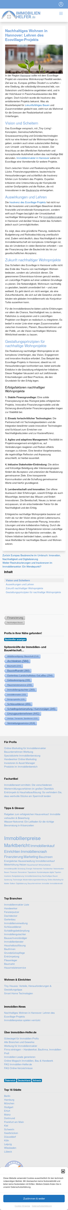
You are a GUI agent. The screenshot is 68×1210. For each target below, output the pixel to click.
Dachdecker (10, 915)
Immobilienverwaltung (16, 923)
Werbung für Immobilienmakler (20, 1045)
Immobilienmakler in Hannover (33, 158)
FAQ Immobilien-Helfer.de (18, 1064)
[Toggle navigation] (61, 4)
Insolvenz (7, 876)
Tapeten (58, 872)
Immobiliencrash (34, 851)
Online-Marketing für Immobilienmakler (25, 748)
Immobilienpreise (22, 837)
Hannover (25, 75)
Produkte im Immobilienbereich (20, 766)
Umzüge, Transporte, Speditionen (22, 718)
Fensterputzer (11, 912)
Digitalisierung (21, 883)
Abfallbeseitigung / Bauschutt (23, 656)
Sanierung (8, 879)
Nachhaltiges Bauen (15, 622)
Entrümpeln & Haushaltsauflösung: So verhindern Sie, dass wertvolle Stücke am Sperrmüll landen (33, 794)
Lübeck (8, 1151)
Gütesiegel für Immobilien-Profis (21, 1038)
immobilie (45, 883)
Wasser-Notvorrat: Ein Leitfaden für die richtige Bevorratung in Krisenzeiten (29, 823)
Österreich (10, 1080)
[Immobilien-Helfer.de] (21, 14)
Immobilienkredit (56, 883)
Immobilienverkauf (45, 861)
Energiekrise (10, 861)
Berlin (7, 1096)
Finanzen (13, 872)
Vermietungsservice (21, 723)
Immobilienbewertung (33, 876)
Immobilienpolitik (10, 868)
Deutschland (24, 1080)
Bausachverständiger (15, 938)
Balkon (12, 883)
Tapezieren (32, 872)
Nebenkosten (58, 868)
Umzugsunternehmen (23, 713)
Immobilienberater (13, 941)
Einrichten (12, 851)
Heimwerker (37, 868)
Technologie (17, 879)
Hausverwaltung (26, 861)
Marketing (31, 856)
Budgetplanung (18, 876)
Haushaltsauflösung (15, 945)
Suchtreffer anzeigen (15, 639)
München (9, 1103)
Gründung (21, 868)
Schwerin (9, 1129)
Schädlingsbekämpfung (16, 930)
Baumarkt (14, 666)
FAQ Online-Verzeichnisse (18, 1068)
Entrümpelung (11, 956)
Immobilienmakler (52, 217)
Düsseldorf (10, 1136)
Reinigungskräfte (16, 699)
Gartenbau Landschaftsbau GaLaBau (30, 675)
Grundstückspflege (14, 952)
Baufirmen (9, 949)
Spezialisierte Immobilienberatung (22, 755)
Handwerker (48, 868)
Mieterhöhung (11, 864)
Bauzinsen (46, 857)
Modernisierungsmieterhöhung (35, 879)
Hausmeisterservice (19, 685)
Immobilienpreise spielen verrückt (22, 1020)
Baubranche (32, 190)
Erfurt (7, 1110)
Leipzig (8, 1144)
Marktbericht (17, 845)
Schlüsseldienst (19, 704)
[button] (63, 1171)
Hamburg (9, 1099)
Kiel (6, 1125)
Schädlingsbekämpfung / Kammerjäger (31, 709)
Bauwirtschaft (32, 865)
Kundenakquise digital (45, 872)
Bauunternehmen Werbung (18, 751)
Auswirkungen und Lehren (20, 584)
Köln (6, 1140)
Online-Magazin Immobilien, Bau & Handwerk (28, 1060)
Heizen (23, 864)
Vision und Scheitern (18, 580)
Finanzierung (15, 617)
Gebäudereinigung (18, 680)
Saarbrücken (11, 1133)
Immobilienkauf (42, 845)
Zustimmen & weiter (34, 1198)
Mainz (7, 1114)
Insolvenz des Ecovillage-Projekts (27, 202)
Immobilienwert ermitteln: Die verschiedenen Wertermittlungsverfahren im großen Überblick (29, 786)
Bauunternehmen (34, 883)
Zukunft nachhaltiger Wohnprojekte (24, 588)
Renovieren (22, 872)
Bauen (6, 872)
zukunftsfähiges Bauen (37, 105)
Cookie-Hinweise (22, 1205)
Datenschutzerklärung (42, 1205)
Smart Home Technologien (18, 993)
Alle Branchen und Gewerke (19, 1042)
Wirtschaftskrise (44, 865)
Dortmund (9, 1118)
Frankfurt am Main (14, 1122)
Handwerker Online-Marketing (20, 759)
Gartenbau (10, 919)
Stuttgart (8, 1107)
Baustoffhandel (18, 670)
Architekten (18, 661)
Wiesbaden (10, 1147)
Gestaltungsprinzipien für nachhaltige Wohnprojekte (33, 592)
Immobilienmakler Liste (16, 904)
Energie (29, 868)
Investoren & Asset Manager (19, 763)
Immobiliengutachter (21, 689)
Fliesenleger (10, 960)
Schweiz (37, 1080)
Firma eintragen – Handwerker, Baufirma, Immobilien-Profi (33, 1051)
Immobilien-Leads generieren (19, 1057)
